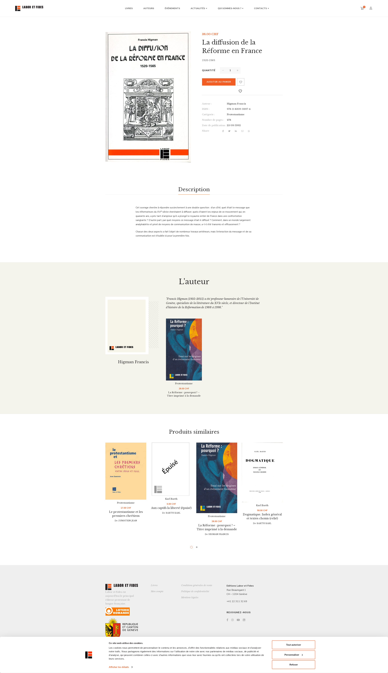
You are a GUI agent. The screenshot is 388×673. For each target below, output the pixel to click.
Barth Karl (173, 513)
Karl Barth (171, 498)
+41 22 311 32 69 (237, 601)
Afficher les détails (119, 667)
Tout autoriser (293, 644)
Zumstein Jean (127, 520)
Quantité (208, 70)
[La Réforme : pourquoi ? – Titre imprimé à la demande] (184, 349)
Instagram (232, 619)
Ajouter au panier (219, 81)
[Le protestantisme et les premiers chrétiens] (125, 471)
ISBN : (205, 108)
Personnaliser (291, 654)
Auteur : (207, 103)
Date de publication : (214, 125)
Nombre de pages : (213, 119)
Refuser (293, 664)
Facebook (227, 619)
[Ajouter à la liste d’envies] (240, 82)
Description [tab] (194, 189)
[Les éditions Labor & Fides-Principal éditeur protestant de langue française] (29, 8)
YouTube (238, 619)
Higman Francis (236, 103)
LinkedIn (244, 619)
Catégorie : (208, 114)
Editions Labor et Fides (240, 585)
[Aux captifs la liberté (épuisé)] (171, 469)
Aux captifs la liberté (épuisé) (171, 508)
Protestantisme (235, 114)
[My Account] (371, 8)
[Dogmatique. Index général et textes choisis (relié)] (262, 472)
